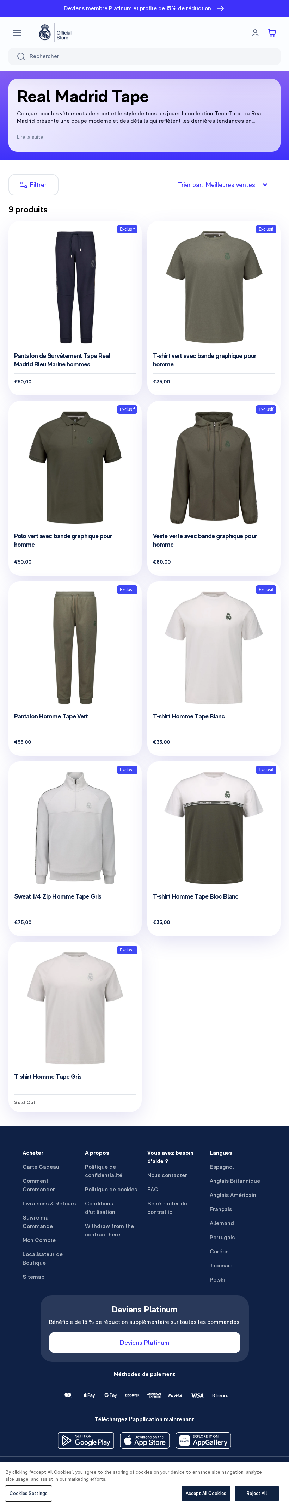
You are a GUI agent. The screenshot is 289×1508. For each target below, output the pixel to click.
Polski (217, 1279)
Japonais (221, 1265)
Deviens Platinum (144, 1342)
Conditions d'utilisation (100, 1207)
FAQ (153, 1189)
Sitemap (33, 1276)
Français (221, 1209)
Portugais (222, 1237)
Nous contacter (167, 1175)
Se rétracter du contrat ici (167, 1207)
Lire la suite (30, 137)
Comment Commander (39, 1185)
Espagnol (222, 1166)
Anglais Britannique (235, 1181)
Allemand (222, 1223)
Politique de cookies (111, 1189)
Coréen (219, 1251)
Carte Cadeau (41, 1166)
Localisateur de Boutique (43, 1258)
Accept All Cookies (206, 1493)
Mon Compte (39, 1240)
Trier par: (216, 184)
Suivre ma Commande (38, 1221)
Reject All (256, 1493)
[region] (144, 1485)
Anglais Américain (233, 1195)
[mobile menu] (16, 32)
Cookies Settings (29, 1493)
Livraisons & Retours (49, 1203)
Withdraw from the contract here (109, 1230)
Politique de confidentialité (103, 1171)
